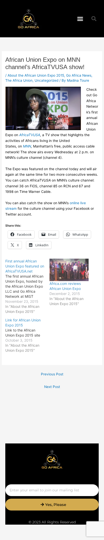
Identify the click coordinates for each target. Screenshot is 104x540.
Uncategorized (46, 80)
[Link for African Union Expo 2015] (27, 335)
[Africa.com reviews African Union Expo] (69, 270)
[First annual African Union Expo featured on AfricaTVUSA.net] (27, 286)
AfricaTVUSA (29, 135)
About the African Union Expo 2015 (36, 75)
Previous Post (52, 374)
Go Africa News (78, 75)
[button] (80, 18)
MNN (27, 146)
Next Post (52, 387)
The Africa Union (19, 80)
